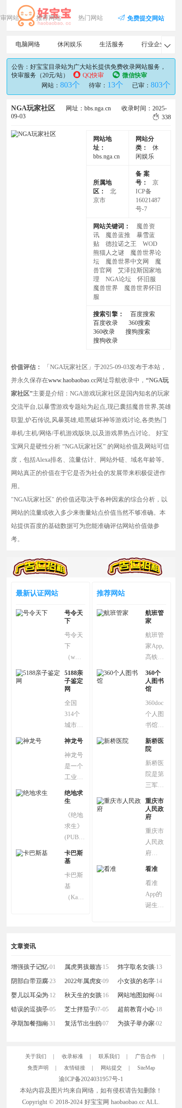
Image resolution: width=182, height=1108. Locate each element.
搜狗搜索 (137, 331)
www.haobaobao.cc (72, 380)
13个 (115, 84)
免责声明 (38, 1068)
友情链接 (74, 1068)
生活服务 (111, 44)
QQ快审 (93, 75)
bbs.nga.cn (106, 156)
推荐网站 (48, 18)
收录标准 (72, 1056)
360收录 (104, 331)
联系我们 (109, 1056)
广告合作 (145, 1056)
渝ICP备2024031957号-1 (91, 1079)
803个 (70, 84)
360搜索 (139, 323)
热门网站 (90, 18)
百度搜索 (142, 314)
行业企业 (153, 44)
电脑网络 (27, 44)
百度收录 (105, 323)
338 (166, 117)
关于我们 (35, 1056)
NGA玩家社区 (33, 108)
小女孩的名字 (136, 981)
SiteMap (146, 1068)
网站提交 (111, 1068)
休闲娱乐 (69, 44)
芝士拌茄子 (79, 1009)
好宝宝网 (96, 1102)
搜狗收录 (105, 340)
